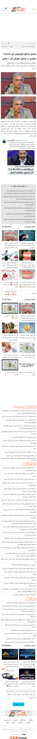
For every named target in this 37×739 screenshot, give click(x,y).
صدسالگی (23, 720)
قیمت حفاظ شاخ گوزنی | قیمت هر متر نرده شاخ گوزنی (20, 639)
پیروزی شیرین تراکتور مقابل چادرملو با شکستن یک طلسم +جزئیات (20, 578)
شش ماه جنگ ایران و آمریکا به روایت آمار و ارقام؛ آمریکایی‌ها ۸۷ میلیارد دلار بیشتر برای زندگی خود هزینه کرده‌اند (18, 522)
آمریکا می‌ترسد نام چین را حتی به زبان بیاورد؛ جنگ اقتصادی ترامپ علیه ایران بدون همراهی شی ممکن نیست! (19, 192)
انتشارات (20, 723)
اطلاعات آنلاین (18, 9)
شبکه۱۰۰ (31, 720)
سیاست (26, 43)
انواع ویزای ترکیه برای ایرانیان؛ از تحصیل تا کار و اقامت (20, 603)
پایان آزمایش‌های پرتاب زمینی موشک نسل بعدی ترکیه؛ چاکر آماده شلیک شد (19, 505)
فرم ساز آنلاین (19, 691)
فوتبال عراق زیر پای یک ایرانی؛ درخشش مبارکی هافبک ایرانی (18, 606)
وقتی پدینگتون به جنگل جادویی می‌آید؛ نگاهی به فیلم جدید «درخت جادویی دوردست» (19, 495)
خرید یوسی (32, 694)
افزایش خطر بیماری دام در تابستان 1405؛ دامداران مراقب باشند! (20, 626)
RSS (8, 723)
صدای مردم (7, 720)
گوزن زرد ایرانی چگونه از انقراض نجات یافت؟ (22, 565)
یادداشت (28, 723)
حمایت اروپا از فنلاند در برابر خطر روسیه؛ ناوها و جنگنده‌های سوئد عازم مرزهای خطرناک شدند (19, 427)
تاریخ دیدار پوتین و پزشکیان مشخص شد (23, 595)
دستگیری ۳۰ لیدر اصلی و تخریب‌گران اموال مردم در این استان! (18, 416)
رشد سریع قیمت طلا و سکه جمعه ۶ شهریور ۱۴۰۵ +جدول (19, 452)
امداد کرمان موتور (10, 691)
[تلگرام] (11, 738)
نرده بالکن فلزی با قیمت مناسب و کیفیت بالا (22, 630)
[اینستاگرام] (16, 738)
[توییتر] (14, 738)
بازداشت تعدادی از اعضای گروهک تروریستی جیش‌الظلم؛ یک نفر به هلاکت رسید (18, 548)
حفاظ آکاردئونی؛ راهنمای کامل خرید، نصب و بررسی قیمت (19, 642)
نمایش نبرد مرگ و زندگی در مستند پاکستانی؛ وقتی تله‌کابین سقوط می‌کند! (19, 484)
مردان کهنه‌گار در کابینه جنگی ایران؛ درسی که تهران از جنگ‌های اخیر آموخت (20, 215)
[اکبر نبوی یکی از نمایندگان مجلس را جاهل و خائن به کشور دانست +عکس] (18, 157)
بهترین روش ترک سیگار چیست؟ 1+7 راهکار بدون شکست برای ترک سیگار (19, 615)
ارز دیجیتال (10, 694)
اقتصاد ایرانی (25, 694)
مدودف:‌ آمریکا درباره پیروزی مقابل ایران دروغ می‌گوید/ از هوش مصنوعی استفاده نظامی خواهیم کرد (19, 543)
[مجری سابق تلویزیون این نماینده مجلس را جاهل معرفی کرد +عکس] (18, 83)
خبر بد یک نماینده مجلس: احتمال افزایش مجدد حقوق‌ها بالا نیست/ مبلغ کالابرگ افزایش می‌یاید (19, 412)
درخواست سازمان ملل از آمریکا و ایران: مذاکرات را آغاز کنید (19, 538)
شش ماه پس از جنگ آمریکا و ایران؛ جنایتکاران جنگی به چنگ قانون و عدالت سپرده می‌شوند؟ (19, 528)
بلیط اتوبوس (32, 698)
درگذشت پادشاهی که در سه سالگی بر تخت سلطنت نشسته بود (17, 500)
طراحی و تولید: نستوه (16, 734)
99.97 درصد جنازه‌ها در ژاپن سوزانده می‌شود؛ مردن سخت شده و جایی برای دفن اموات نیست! (19, 197)
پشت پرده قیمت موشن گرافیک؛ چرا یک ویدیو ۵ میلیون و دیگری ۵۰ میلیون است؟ (18, 621)
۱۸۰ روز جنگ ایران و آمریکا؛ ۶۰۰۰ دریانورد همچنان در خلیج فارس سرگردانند (18, 516)
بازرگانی (31, 599)
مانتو (34, 691)
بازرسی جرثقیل (27, 691)
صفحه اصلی (32, 43)
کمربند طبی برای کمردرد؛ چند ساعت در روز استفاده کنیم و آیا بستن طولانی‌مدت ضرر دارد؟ (19, 610)
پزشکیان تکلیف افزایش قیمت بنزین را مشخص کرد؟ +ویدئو (18, 568)
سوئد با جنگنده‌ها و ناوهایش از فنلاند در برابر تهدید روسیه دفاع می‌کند (19, 441)
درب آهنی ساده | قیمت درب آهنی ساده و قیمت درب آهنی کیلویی (20, 634)
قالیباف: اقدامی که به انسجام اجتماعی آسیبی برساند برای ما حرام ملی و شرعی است (19, 533)
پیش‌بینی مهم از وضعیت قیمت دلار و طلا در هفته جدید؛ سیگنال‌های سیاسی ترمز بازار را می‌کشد (20, 554)
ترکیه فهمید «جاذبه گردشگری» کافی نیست (22, 437)
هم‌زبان (15, 720)
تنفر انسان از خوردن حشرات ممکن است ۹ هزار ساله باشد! (19, 479)
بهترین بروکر (17, 694)
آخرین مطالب (29, 464)
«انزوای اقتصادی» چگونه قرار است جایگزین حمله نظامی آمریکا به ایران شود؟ (19, 220)
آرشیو (13, 723)
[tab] (30, 407)
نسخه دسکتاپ (18, 704)
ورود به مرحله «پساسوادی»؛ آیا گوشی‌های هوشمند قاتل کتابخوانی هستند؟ (19, 203)
